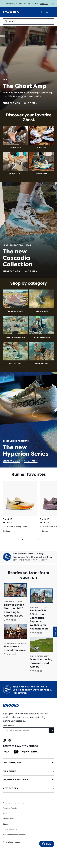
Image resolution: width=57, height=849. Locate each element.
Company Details (9, 808)
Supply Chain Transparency (13, 803)
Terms (5, 813)
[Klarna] (34, 751)
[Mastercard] (16, 751)
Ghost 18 (41, 148)
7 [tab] (30, 539)
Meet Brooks (41, 363)
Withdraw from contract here (14, 835)
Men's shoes (42, 311)
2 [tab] (23, 539)
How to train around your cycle (15, 648)
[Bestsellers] (15, 351)
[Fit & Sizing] (28, 771)
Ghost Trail (42, 174)
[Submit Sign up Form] (51, 730)
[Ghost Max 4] (15, 161)
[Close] (53, 4)
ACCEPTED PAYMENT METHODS (20, 746)
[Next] (38, 539)
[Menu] (53, 12)
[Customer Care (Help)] (28, 780)
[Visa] (7, 751)
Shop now (44, 4)
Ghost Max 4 (15, 174)
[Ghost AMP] (15, 135)
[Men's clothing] (41, 325)
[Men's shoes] (41, 299)
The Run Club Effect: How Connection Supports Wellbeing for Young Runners (39, 619)
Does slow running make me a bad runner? (41, 663)
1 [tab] (22, 539)
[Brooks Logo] (28, 706)
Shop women (11, 103)
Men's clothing (42, 337)
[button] (55, 632)
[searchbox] (30, 21)
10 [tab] (34, 539)
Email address (8, 726)
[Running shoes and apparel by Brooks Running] (11, 12)
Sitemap (6, 824)
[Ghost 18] (41, 135)
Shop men (30, 103)
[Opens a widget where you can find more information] (46, 844)
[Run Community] (28, 763)
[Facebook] (9, 740)
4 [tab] (26, 539)
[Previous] (19, 539)
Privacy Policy (8, 819)
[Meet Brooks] (41, 351)
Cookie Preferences (10, 829)
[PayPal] (25, 751)
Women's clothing (15, 337)
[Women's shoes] (15, 299)
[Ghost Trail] (41, 161)
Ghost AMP (15, 148)
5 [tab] (27, 539)
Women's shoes (15, 311)
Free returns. (20, 692)
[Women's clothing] (15, 325)
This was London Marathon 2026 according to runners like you (14, 610)
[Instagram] (4, 740)
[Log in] (41, 12)
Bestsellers (15, 363)
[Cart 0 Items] (47, 12)
